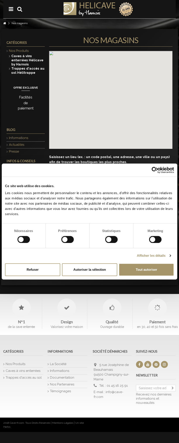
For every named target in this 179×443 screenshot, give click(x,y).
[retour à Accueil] (4, 23)
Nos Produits (19, 51)
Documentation (62, 378)
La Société (58, 364)
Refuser (33, 269)
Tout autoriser (146, 269)
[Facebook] (139, 364)
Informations (18, 138)
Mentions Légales (62, 422)
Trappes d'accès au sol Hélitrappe (28, 71)
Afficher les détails (151, 255)
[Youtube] (147, 364)
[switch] (63, 238)
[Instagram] (164, 364)
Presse (14, 151)
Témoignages (60, 391)
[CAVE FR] (98, 9)
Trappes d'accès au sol (24, 378)
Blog (11, 130)
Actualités (16, 145)
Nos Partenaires (62, 384)
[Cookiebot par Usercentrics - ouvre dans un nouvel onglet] (155, 170)
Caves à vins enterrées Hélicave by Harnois (27, 60)
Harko (6, 426)
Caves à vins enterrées (23, 371)
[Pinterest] (156, 364)
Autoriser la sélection (89, 269)
